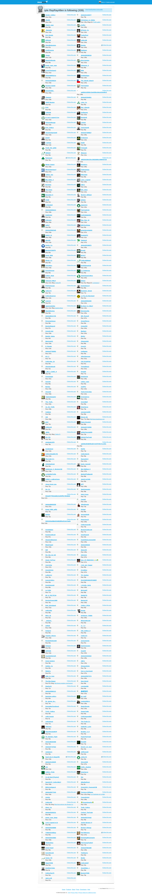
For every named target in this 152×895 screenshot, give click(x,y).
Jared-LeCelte (85, 479)
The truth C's (49, 459)
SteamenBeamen (51, 540)
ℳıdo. (47, 432)
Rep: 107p (84, 109)
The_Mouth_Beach (87, 80)
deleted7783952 (50, 351)
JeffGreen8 (84, 752)
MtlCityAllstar (85, 225)
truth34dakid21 (86, 215)
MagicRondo (85, 706)
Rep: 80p (48, 698)
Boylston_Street (86, 291)
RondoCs (84, 164)
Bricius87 (84, 590)
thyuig (83, 610)
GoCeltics (48, 265)
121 (46, 767)
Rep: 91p (83, 283)
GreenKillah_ (49, 91)
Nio (82, 777)
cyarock (48, 301)
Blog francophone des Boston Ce (63, 804)
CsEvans (48, 220)
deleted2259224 (50, 80)
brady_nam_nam (51, 65)
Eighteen (84, 50)
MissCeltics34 (85, 620)
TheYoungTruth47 (87, 843)
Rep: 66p (48, 399)
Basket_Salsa (50, 336)
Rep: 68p (83, 683)
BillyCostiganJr (50, 787)
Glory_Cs (48, 807)
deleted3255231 (50, 812)
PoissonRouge (50, 122)
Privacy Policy (74, 892)
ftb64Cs (48, 671)
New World (84, 681)
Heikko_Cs (49, 666)
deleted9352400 (86, 301)
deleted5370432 (86, 817)
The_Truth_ (49, 402)
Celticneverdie (86, 524)
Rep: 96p (48, 67)
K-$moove (84, 138)
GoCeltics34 (49, 853)
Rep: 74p (48, 424)
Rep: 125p (84, 72)
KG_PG (47, 437)
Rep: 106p (84, 27)
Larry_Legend (85, 180)
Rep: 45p (48, 197)
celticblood (49, 721)
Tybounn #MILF (50, 281)
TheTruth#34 (85, 210)
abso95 (47, 240)
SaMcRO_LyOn (86, 726)
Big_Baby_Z (49, 180)
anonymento (85, 641)
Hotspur (48, 646)
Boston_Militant (86, 195)
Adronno (84, 555)
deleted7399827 (86, 132)
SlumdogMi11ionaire (88, 838)
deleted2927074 (86, 676)
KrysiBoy (84, 570)
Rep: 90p (83, 52)
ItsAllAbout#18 (86, 265)
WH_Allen (84, 190)
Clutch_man (49, 25)
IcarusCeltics (49, 580)
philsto (83, 200)
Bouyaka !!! (49, 195)
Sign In (103, 2)
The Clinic (48, 190)
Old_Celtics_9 (85, 631)
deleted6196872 (86, 245)
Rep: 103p (48, 166)
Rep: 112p (48, 32)
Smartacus (84, 407)
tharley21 (48, 686)
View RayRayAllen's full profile (94, 9)
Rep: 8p (47, 870)
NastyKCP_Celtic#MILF (53, 782)
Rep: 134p (48, 343)
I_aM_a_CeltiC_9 (51, 371)
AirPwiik (48, 651)
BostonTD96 (85, 873)
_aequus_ (48, 620)
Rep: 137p (84, 471)
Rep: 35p (83, 577)
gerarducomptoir (86, 230)
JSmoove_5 (85, 65)
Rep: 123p (48, 134)
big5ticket (48, 215)
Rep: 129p (84, 57)
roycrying (48, 565)
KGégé (83, 509)
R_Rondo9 (49, 205)
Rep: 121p (80, 161)
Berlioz (47, 387)
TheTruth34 (85, 85)
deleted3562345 (50, 230)
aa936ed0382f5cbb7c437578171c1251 (93, 444)
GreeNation (49, 530)
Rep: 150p (84, 602)
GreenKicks (49, 570)
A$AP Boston (50, 102)
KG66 (47, 200)
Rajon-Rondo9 (86, 422)
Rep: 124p (84, 82)
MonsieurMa (85, 311)
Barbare (83, 331)
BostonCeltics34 (86, 530)
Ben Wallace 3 (85, 469)
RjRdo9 (47, 153)
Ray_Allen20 (85, 107)
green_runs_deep (51, 817)
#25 (46, 417)
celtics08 (84, 40)
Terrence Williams (87, 792)
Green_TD (48, 858)
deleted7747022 (50, 747)
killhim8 (48, 40)
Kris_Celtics (49, 127)
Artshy (47, 797)
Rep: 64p (48, 217)
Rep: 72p (48, 486)
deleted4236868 (50, 827)
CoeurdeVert (85, 797)
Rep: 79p (83, 17)
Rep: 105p (84, 247)
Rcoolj (83, 250)
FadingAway (85, 169)
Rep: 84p (48, 52)
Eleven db (84, 417)
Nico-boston (85, 60)
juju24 (47, 138)
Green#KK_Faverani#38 (89, 787)
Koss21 (83, 346)
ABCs (83, 185)
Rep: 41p (83, 638)
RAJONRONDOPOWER (89, 580)
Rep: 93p (48, 42)
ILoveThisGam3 (50, 70)
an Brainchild (106, 888)
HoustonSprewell (51, 132)
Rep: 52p (83, 865)
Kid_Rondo (49, 35)
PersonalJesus (50, 321)
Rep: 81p (83, 217)
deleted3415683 (50, 838)
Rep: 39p (83, 728)
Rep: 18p (83, 723)
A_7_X (83, 625)
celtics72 (48, 291)
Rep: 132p (84, 804)
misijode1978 (49, 442)
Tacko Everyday (86, 392)
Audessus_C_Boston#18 (53, 469)
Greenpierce (85, 397)
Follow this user (71, 14)
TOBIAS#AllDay (50, 832)
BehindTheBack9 (86, 474)
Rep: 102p (48, 119)
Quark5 (83, 651)
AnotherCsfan (50, 868)
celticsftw (48, 610)
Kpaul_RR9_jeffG (51, 509)
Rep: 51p (48, 202)
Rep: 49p (48, 789)
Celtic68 (48, 112)
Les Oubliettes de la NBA (98, 794)
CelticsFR (58, 283)
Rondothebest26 (51, 641)
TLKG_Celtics (50, 711)
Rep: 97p (48, 47)
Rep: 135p (84, 22)
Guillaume (84, 112)
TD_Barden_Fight (51, 737)
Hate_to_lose (49, 676)
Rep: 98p (48, 62)
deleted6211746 (50, 316)
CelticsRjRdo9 (86, 260)
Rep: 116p (48, 124)
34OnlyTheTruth (86, 437)
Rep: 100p (48, 237)
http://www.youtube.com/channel (63, 683)
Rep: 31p (83, 87)
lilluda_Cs (48, 260)
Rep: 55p (48, 728)
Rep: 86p (83, 37)
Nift (46, 550)
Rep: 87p (48, 303)
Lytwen (83, 122)
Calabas (48, 412)
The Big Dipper (50, 681)
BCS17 (83, 255)
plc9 (46, 422)
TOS (69, 892)
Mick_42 (48, 615)
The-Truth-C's (85, 721)
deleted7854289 (86, 848)
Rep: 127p (48, 567)
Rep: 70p (83, 348)
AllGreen (48, 726)
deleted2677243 (50, 792)
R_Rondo (48, 346)
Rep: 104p (84, 42)
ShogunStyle (85, 666)
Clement (48, 97)
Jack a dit (48, 878)
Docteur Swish (50, 85)
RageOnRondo (50, 60)
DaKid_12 (48, 235)
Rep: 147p (84, 242)
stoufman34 (85, 535)
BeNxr (83, 336)
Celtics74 (84, 636)
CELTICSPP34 (85, 361)
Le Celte (48, 590)
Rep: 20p (48, 804)
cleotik (47, 20)
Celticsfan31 (85, 454)
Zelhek (47, 625)
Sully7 (47, 225)
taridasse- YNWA (86, 615)
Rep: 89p (48, 27)
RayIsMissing (50, 311)
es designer (95, 283)
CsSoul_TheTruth (87, 812)
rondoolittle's (85, 701)
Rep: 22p (83, 537)
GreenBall (84, 402)
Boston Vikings (86, 827)
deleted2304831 (86, 97)
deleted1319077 (86, 15)
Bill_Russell (85, 316)
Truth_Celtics (85, 807)
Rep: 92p (48, 114)
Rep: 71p (48, 688)
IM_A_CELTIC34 (50, 595)
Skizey (83, 281)
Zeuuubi (48, 392)
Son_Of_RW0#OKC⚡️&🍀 (89, 560)
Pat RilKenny (85, 832)
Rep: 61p (48, 733)
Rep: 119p (84, 77)
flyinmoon (48, 158)
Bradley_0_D (85, 732)
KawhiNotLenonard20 (88, 540)
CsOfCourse (49, 50)
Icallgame (84, 351)
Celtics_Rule (49, 275)
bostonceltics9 (50, 535)
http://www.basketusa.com (97, 419)
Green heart (49, 848)
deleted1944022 (86, 656)
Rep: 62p (48, 617)
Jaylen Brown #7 (86, 822)
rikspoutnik (85, 341)
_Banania (48, 30)
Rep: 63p (48, 140)
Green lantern (50, 661)
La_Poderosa (85, 270)
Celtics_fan (49, 175)
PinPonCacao (50, 286)
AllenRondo (85, 504)
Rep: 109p (84, 166)
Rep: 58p (48, 663)
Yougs (47, 55)
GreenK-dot (49, 331)
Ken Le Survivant (87, 671)
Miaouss (84, 153)
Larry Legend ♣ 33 (51, 822)
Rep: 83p (48, 129)
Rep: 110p (84, 32)
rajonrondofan (50, 306)
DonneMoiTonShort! (52, 706)
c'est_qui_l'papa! (86, 565)
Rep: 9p (83, 784)
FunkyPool (84, 35)
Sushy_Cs (48, 245)
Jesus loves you (50, 484)
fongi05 (83, 371)
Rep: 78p (83, 409)
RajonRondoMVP (51, 732)
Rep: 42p (83, 749)
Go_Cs (47, 489)
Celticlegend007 (86, 716)
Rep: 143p (48, 267)
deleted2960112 (50, 691)
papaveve (84, 205)
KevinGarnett (49, 585)
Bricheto (48, 185)
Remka (83, 45)
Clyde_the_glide (50, 148)
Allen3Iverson (85, 356)
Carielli (83, 499)
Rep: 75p (48, 597)
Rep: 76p (48, 160)
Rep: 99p (48, 37)
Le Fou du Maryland (87, 296)
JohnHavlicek (50, 464)
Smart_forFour (50, 560)
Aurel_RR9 (49, 255)
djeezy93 (84, 550)
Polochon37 (85, 519)
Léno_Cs (84, 102)
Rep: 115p (84, 222)
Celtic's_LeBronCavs (52, 479)
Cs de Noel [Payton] (52, 777)
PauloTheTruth (86, 737)
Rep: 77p (83, 293)
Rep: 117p (48, 283)
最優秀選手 (84, 691)
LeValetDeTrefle (50, 474)
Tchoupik (84, 148)
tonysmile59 (85, 514)
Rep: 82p (48, 104)
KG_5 (47, 356)
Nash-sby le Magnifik (52, 757)
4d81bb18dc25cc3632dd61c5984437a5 (94, 159)
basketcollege (59, 308)
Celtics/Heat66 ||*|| (51, 454)
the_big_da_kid (50, 555)
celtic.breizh (49, 716)
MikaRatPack (85, 782)
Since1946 (84, 762)
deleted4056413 (50, 210)
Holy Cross (84, 494)
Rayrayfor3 (84, 459)
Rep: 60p (83, 323)
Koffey (83, 25)
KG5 (46, 107)
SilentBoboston (50, 45)
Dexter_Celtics (50, 15)
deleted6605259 (50, 504)
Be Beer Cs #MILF (87, 306)
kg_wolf (83, 696)
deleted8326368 (50, 742)
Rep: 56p (48, 77)
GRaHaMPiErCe (50, 75)
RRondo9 (84, 175)
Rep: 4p (47, 718)
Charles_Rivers (50, 636)
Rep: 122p (84, 187)
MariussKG (49, 341)
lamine (47, 514)
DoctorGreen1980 (51, 600)
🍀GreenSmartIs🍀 (87, 802)
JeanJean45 (85, 127)
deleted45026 (85, 545)
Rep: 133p (48, 471)
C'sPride (48, 143)
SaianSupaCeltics (87, 275)
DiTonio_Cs (85, 30)
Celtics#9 (48, 427)
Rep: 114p (84, 303)
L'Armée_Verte (86, 585)
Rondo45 (84, 117)
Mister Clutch (49, 164)
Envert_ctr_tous (86, 747)
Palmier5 (84, 240)
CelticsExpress (50, 296)
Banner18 (84, 600)
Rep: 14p (83, 739)
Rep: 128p (48, 99)
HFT (82, 484)
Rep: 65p (48, 155)
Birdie (83, 858)
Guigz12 (48, 631)
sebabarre (48, 752)
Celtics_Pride (49, 772)
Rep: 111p (84, 155)
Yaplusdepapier (50, 397)
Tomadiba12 (85, 366)
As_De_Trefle (49, 407)
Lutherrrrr (48, 575)
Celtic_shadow (86, 767)
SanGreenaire (85, 489)
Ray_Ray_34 (85, 220)
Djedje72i (84, 595)
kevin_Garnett (85, 464)
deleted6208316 (86, 55)
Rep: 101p (48, 17)
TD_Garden (85, 575)
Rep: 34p (83, 809)
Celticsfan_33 (50, 361)
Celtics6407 (85, 863)
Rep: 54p (48, 373)
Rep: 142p (84, 399)
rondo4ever (49, 449)
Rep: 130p (48, 638)
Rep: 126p (48, 82)
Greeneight (49, 376)
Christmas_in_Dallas (88, 20)
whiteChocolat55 (86, 432)
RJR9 (83, 143)
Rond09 (83, 742)
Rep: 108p (80, 94)
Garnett (48, 381)
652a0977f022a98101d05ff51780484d (57, 496)
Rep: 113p (48, 57)
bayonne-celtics (50, 696)
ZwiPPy (83, 387)
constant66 (84, 686)
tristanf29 (84, 326)
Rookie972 (84, 235)
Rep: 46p (48, 739)
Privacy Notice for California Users (87, 892)
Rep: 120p (84, 542)
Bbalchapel (49, 545)
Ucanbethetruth (50, 656)
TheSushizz (49, 843)
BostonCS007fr (50, 250)
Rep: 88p (48, 150)
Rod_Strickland (50, 605)
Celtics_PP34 (85, 605)
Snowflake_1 (85, 868)
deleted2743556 (86, 427)
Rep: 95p (83, 171)
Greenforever (49, 270)
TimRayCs (84, 853)
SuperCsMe (85, 711)
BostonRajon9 (50, 326)
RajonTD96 (49, 863)
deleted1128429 (50, 762)
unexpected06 (85, 412)
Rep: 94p (83, 99)
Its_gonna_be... (50, 701)
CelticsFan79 (49, 873)
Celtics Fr (57, 434)
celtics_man (85, 381)
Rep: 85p (83, 104)
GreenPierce (85, 321)
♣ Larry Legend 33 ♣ (52, 117)
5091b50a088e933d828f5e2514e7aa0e (58, 521)
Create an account (110, 2)
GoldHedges (85, 75)
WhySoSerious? (50, 169)
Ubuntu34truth (50, 366)
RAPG (83, 449)
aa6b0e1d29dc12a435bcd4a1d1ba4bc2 (94, 92)
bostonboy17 (85, 286)
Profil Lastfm (96, 22)
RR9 (82, 70)
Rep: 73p (48, 293)
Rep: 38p (83, 491)
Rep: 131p (84, 693)
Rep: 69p (48, 288)
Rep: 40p (83, 353)
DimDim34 (84, 376)
